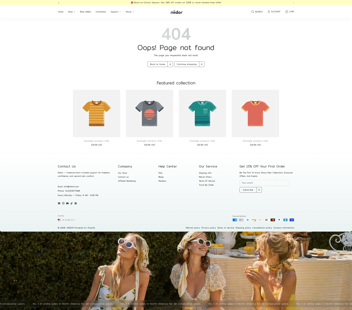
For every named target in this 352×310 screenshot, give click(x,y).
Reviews (162, 180)
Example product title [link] (96, 141)
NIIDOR (70, 227)
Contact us (123, 176)
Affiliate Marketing (127, 180)
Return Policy (205, 176)
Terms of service (225, 227)
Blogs (161, 176)
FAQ (160, 172)
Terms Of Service (207, 180)
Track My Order (206, 184)
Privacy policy (208, 227)
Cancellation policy (262, 227)
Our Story (122, 172)
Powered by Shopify (85, 227)
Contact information (283, 227)
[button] (59, 3)
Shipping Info (205, 172)
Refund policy (193, 227)
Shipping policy (243, 227)
